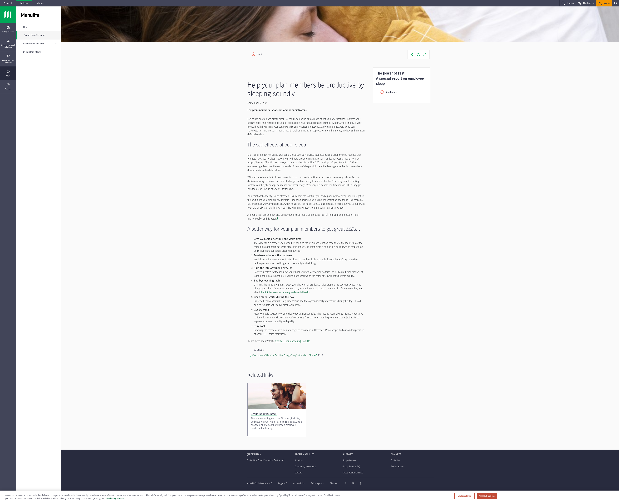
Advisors (40, 3)
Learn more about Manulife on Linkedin (346, 483)
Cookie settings (464, 495)
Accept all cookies (487, 495)
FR (615, 3)
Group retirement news (33, 43)
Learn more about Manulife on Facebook (360, 483)
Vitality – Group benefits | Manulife (292, 341)
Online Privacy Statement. (115, 498)
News (25, 27)
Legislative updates (32, 51)
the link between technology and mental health (285, 292)
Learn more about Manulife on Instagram (353, 483)
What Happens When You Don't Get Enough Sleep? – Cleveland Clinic (283, 355)
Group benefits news (34, 35)
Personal (8, 3)
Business (24, 3)
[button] (567, 3)
